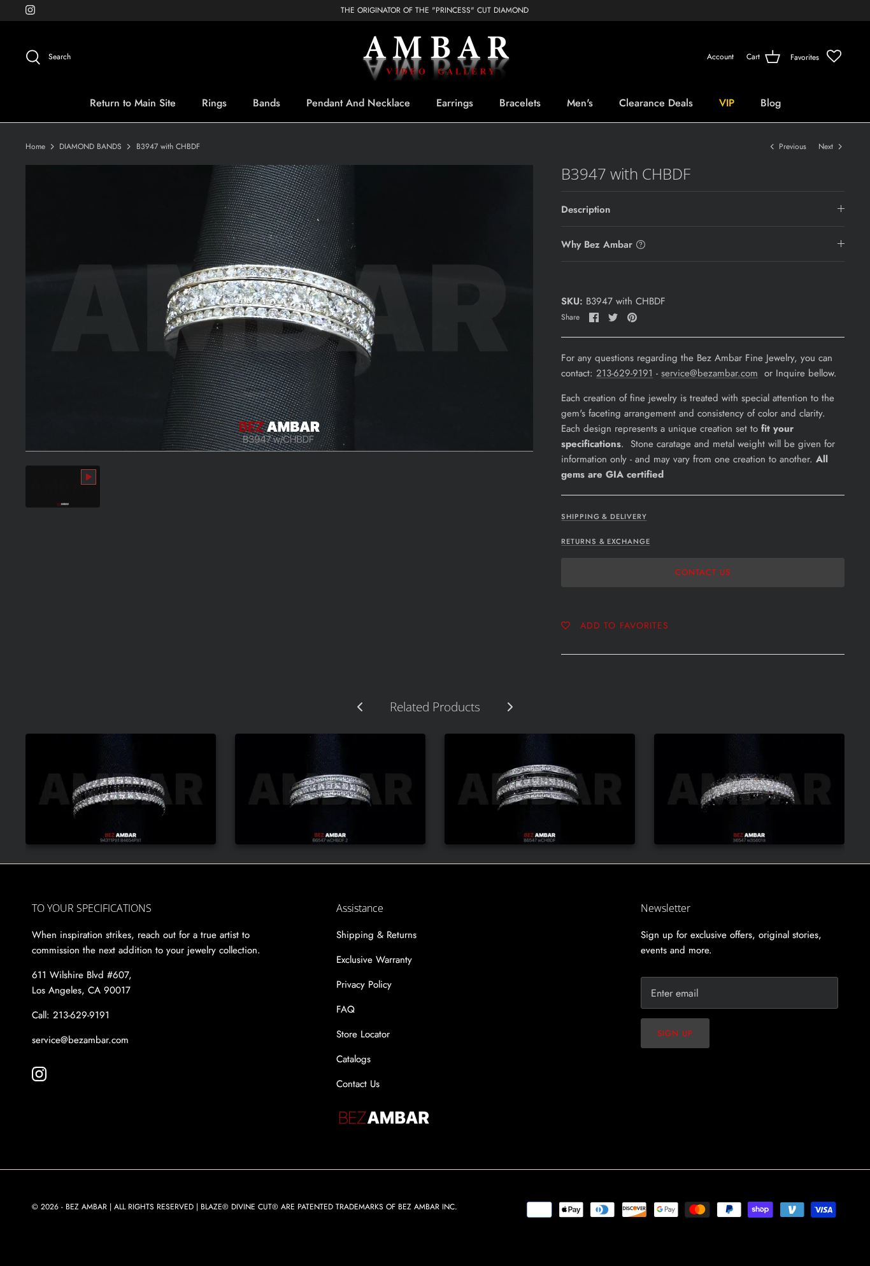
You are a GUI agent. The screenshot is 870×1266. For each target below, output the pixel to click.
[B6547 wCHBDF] (540, 789)
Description (585, 210)
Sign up (675, 1033)
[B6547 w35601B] (749, 789)
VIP (726, 103)
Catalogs (353, 1059)
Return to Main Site (133, 103)
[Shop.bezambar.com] (435, 57)
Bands (266, 103)
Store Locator (363, 1034)
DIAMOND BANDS (90, 146)
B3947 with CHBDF (168, 146)
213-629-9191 (624, 373)
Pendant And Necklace (358, 103)
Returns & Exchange (605, 541)
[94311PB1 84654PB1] (120, 789)
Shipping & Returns (376, 935)
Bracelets (520, 103)
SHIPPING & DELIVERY (603, 516)
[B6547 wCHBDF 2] (330, 789)
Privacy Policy (364, 985)
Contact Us (703, 572)
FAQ (345, 1009)
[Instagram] (30, 10)
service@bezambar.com (709, 373)
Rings (214, 103)
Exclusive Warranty (374, 960)
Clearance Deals (656, 103)
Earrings (454, 103)
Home (35, 146)
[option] (279, 308)
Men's (580, 103)
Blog (770, 103)
